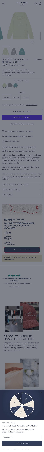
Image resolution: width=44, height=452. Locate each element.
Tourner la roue (22, 443)
